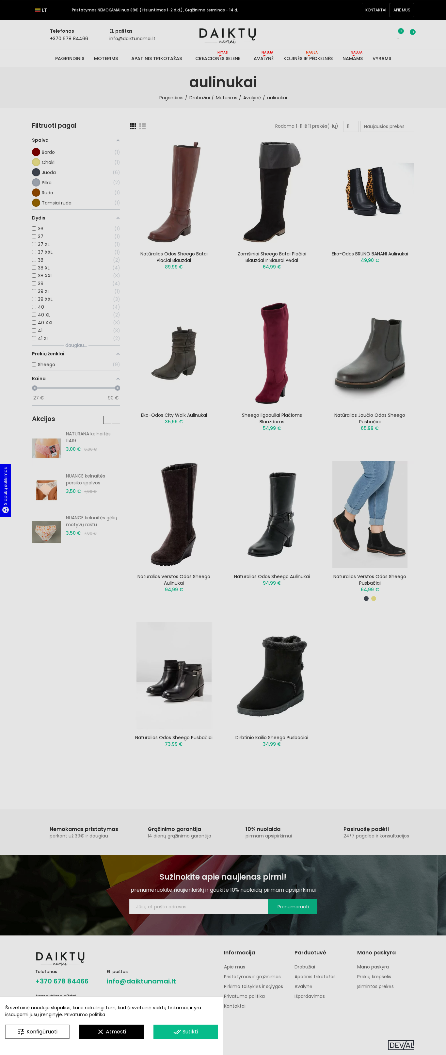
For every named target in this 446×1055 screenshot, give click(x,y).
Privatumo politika (84, 1014)
